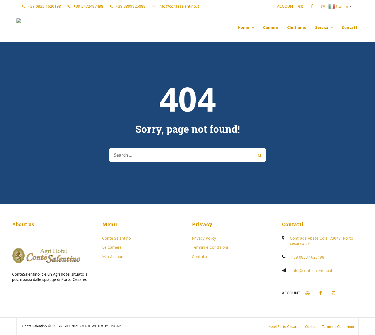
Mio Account (113, 256)
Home (243, 27)
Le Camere (112, 247)
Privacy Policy (204, 238)
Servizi (321, 27)
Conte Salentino (116, 238)
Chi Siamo (296, 27)
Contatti (350, 27)
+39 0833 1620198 (307, 257)
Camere (270, 27)
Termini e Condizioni (210, 247)
